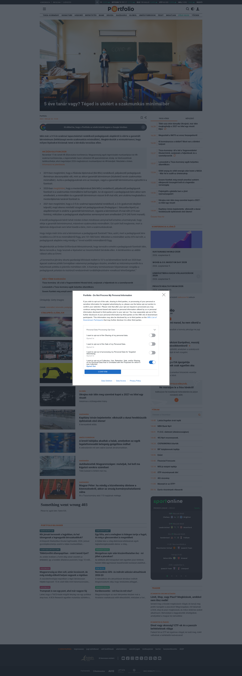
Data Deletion (106, 381)
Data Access (121, 381)
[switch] (152, 335)
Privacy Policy (135, 381)
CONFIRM (103, 372)
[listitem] (121, 329)
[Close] (164, 295)
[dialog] (121, 338)
